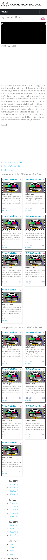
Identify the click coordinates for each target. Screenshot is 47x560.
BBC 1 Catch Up (14, 484)
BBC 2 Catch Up (14, 487)
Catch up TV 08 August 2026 (12, 166)
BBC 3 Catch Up (14, 491)
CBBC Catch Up (14, 532)
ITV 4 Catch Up (14, 513)
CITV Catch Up (13, 516)
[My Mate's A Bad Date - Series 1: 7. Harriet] (12, 297)
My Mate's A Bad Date (9, 179)
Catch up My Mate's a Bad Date (13, 162)
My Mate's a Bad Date (10, 17)
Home (11, 544)
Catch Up (4, 12)
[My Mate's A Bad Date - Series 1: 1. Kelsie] (12, 260)
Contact (12, 550)
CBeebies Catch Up (15, 535)
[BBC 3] (43, 18)
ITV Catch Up (13, 503)
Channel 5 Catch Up (15, 528)
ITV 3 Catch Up (14, 510)
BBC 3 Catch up (8, 170)
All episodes (4, 210)
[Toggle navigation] (42, 12)
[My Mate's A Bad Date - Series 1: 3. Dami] (12, 187)
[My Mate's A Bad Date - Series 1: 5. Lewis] (35, 260)
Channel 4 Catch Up (15, 525)
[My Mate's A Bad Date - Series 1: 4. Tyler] (12, 224)
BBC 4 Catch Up (14, 494)
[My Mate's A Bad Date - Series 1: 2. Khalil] (35, 224)
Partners (12, 547)
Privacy (11, 554)
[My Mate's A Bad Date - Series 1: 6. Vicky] (35, 187)
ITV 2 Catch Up (14, 506)
